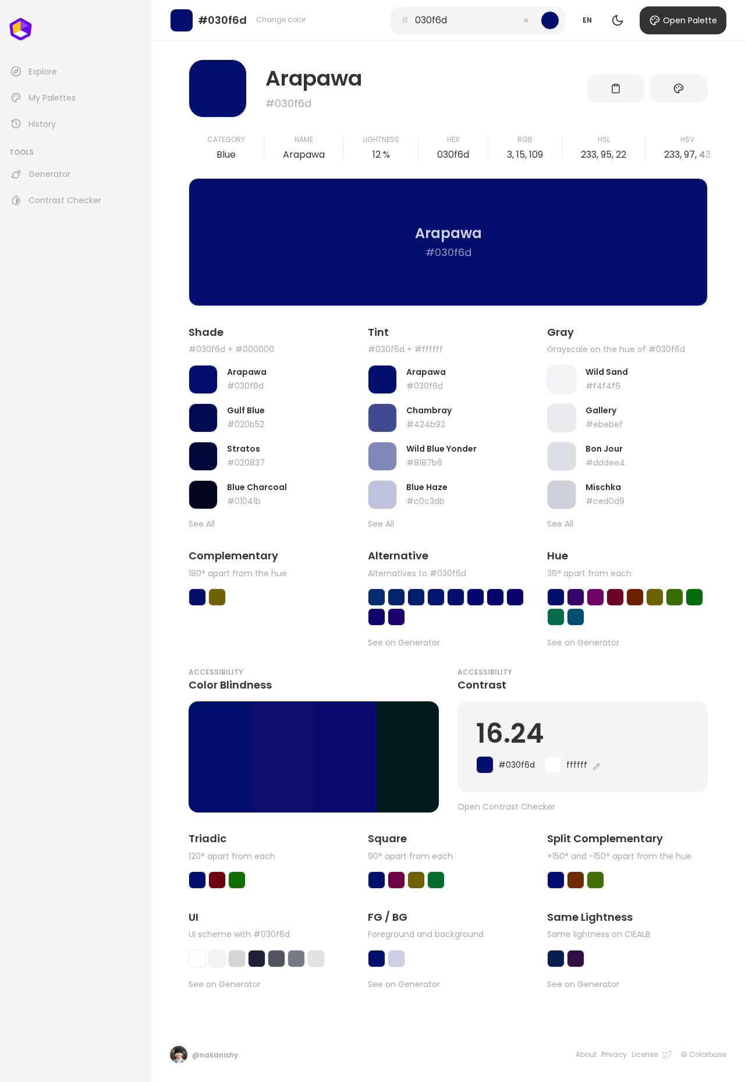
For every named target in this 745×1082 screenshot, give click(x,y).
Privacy (614, 1054)
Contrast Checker (65, 200)
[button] (526, 20)
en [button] (587, 20)
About (586, 1054)
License (645, 1054)
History (42, 124)
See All (202, 524)
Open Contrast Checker (506, 807)
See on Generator (404, 642)
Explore (43, 71)
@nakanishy (215, 1055)
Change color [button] (281, 19)
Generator (49, 174)
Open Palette (690, 20)
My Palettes (52, 98)
